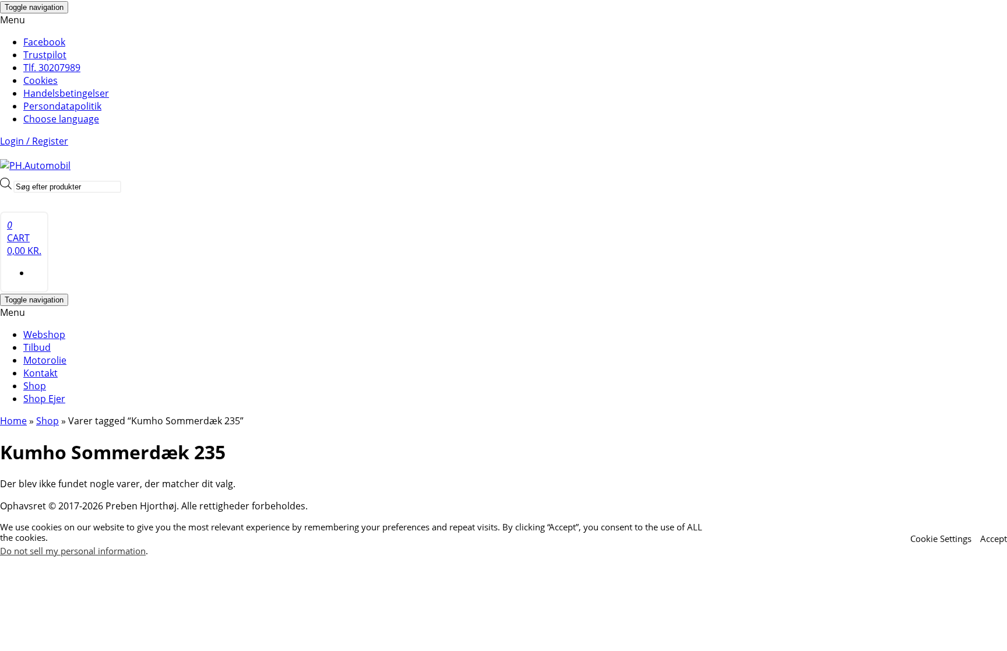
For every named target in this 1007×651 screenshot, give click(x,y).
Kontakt (40, 373)
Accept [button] (993, 538)
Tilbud (37, 347)
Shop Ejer (44, 398)
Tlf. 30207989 (51, 67)
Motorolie (44, 360)
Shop (34, 385)
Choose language (61, 118)
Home (13, 420)
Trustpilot (44, 54)
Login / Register (34, 141)
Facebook (44, 42)
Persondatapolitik (62, 106)
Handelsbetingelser (66, 93)
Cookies (40, 80)
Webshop (44, 334)
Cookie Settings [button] (940, 538)
